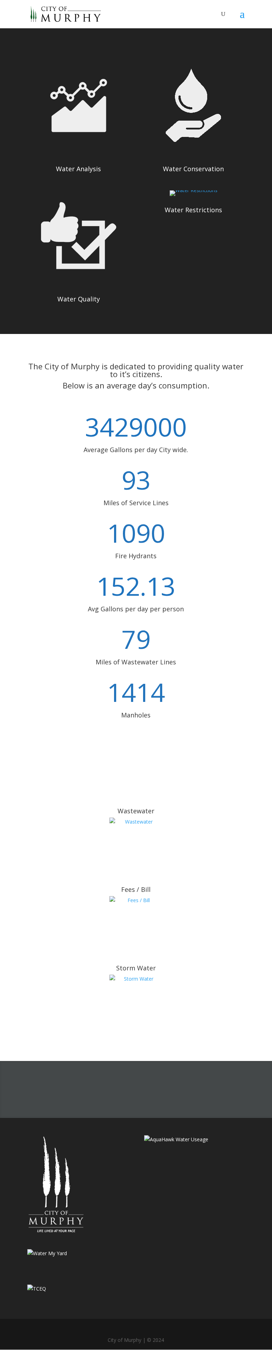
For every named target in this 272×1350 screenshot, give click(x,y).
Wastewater (136, 811)
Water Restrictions (193, 210)
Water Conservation (193, 169)
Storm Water (136, 968)
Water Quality (78, 299)
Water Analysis (78, 169)
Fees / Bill (136, 889)
